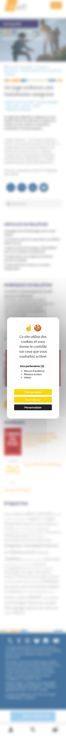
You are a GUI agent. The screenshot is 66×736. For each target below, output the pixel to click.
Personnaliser (33, 407)
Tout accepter (33, 392)
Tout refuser (33, 400)
